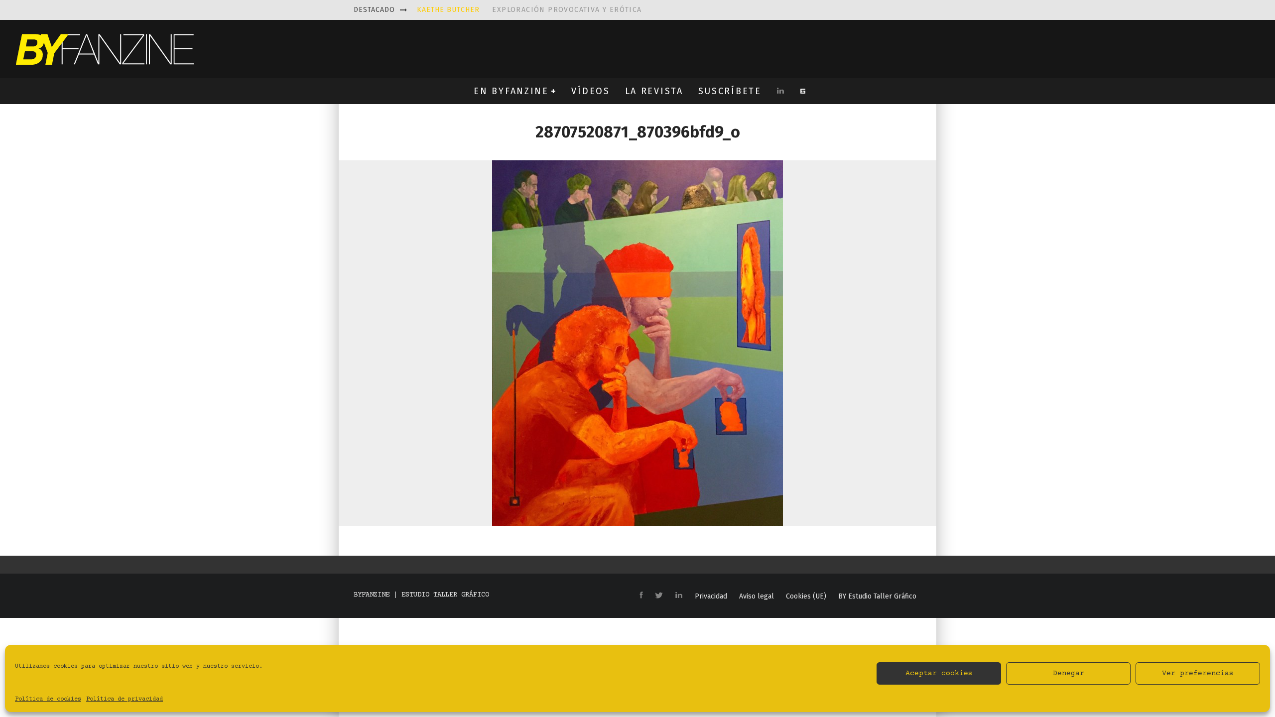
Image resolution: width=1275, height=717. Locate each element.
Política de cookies (48, 699)
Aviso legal (756, 596)
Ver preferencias (1198, 673)
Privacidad (711, 596)
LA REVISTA (654, 91)
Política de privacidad (124, 699)
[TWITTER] (659, 596)
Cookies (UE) (806, 596)
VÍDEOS (590, 91)
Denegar (1068, 673)
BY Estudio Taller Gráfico (877, 596)
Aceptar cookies (939, 673)
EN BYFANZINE (511, 91)
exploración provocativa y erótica (529, 9)
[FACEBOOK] (641, 596)
